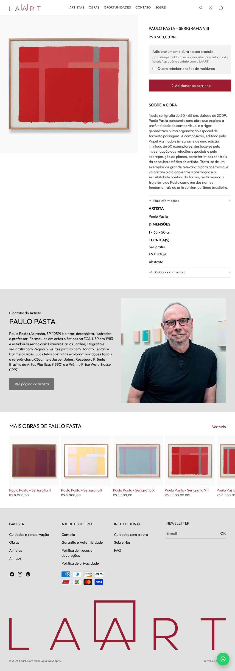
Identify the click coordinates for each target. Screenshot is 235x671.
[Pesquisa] (201, 8)
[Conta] (211, 8)
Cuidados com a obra (170, 272)
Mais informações (166, 201)
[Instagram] (20, 574)
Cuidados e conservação (29, 534)
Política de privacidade (80, 563)
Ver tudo (219, 426)
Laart (22, 660)
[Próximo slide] (221, 466)
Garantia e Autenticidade (82, 542)
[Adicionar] (52, 479)
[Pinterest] (28, 574)
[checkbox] (183, 68)
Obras (14, 542)
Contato (68, 534)
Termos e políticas (215, 660)
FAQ (117, 550)
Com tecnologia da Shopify (44, 660)
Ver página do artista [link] (32, 384)
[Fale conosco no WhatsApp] (223, 659)
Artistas (15, 550)
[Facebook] (12, 574)
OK (223, 533)
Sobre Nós (122, 542)
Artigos (15, 558)
